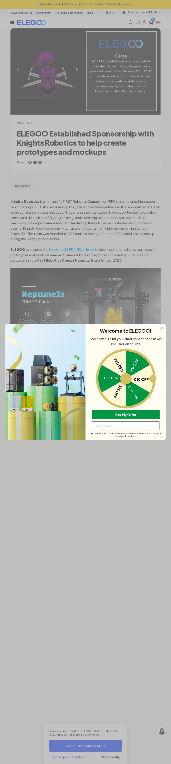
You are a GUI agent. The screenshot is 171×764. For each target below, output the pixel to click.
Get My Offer (125, 414)
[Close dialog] (162, 328)
